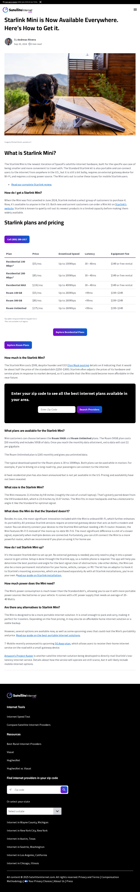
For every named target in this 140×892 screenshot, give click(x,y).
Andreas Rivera (26, 39)
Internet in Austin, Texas (21, 838)
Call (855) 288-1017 (17, 239)
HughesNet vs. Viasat (19, 768)
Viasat (10, 752)
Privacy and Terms (89, 877)
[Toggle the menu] (135, 10)
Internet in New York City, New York (27, 830)
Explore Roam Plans (18, 345)
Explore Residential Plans (70, 332)
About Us (59, 881)
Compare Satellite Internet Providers (29, 724)
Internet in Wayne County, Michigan (27, 822)
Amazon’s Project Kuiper (18, 655)
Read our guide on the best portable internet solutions (48, 635)
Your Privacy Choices (40, 881)
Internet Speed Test (18, 716)
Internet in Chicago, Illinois (23, 863)
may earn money (11, 2)
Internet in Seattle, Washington (25, 847)
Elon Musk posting (78, 365)
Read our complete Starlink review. (31, 184)
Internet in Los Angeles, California (27, 855)
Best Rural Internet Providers (24, 744)
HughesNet (13, 760)
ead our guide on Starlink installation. (40, 575)
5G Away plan (62, 643)
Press (69, 881)
